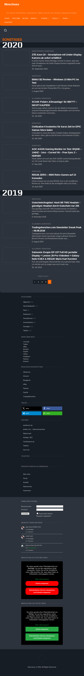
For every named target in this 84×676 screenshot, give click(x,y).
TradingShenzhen (29, 396)
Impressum (27, 490)
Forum (44, 18)
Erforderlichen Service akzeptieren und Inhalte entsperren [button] (42, 591)
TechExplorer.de (28, 441)
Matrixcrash (27, 433)
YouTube (16, 18)
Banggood (26, 380)
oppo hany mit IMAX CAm (33, 527)
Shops (33, 18)
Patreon (26, 359)
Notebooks (27, 314)
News (25, 310)
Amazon (26, 349)
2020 (12, 45)
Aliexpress (26, 372)
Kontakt (8, 22)
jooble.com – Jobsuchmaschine (34, 429)
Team (65, 18)
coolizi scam (29, 536)
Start (7, 18)
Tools (55, 18)
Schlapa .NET (28, 437)
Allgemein (36, 98)
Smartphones (38, 51)
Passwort (24, 509)
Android (25, 361)
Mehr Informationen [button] (42, 579)
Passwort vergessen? (43, 516)
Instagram (26, 356)
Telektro (26, 445)
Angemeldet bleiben (46, 513)
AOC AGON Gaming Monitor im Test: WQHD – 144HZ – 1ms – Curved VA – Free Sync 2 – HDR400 (57, 152)
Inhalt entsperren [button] (42, 583)
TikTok (25, 18)
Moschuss (11, 4)
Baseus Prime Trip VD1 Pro (34, 545)
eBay (25, 346)
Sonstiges (49, 51)
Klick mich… (27, 474)
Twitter (25, 344)
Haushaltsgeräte (29, 306)
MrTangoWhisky (32, 547)
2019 (12, 192)
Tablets (25, 330)
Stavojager (31, 529)
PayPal (25, 351)
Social (25, 478)
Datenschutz (27, 486)
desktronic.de (27, 425)
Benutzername (26, 506)
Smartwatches (28, 322)
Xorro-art (26, 450)
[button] (31, 408)
